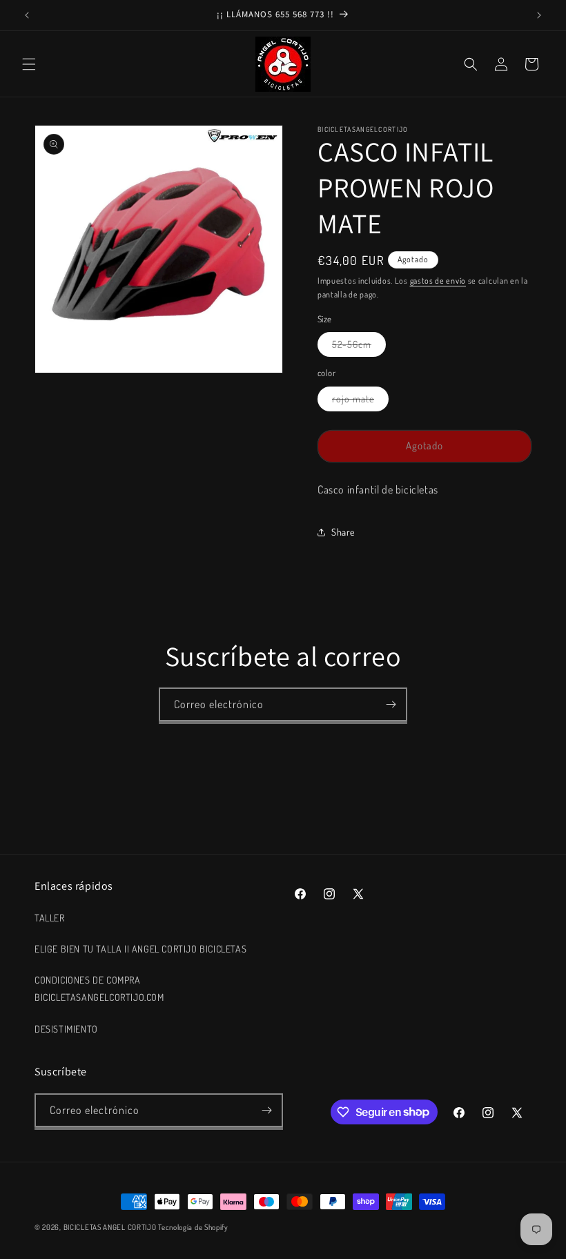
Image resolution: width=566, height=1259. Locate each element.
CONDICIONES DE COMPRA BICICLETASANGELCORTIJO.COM (99, 988)
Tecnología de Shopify (193, 1227)
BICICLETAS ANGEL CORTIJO (110, 1227)
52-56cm (359, 347)
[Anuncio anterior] (27, 15)
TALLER (50, 918)
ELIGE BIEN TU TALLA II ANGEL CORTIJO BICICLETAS (140, 949)
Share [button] (343, 532)
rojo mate (360, 401)
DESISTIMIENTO (66, 1029)
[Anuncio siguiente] (539, 15)
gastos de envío (438, 280)
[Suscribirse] (390, 704)
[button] (29, 64)
